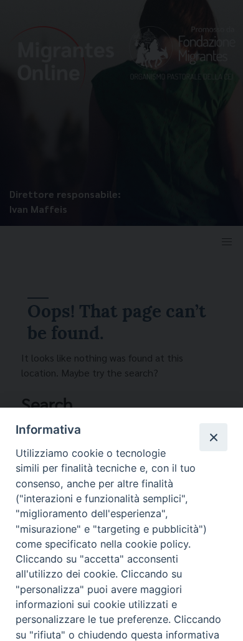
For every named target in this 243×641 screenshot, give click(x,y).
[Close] (213, 437)
